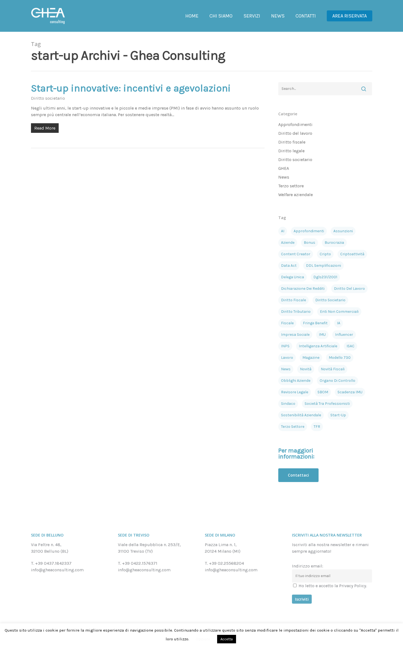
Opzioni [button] (203, 638)
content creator (295, 254)
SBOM (322, 392)
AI (282, 231)
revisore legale (294, 392)
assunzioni (343, 231)
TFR (317, 426)
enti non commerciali (339, 311)
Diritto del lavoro (295, 133)
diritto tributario (296, 311)
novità (305, 369)
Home (191, 15)
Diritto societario (48, 98)
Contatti (306, 15)
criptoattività (352, 254)
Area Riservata (349, 15)
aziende (287, 242)
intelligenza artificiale (318, 346)
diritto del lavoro (349, 288)
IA (338, 323)
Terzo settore (291, 185)
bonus (309, 242)
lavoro (287, 357)
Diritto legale (291, 150)
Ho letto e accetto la (332, 585)
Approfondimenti (295, 124)
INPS (285, 346)
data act (289, 265)
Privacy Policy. (353, 585)
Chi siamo (220, 15)
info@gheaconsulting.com (57, 569)
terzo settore (292, 426)
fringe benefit (315, 323)
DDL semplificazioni (323, 265)
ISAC (350, 346)
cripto (325, 254)
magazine (310, 357)
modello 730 (340, 357)
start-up (338, 415)
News (278, 15)
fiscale (287, 323)
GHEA (283, 168)
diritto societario (330, 300)
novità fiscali (333, 369)
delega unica (292, 277)
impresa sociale (295, 334)
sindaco (288, 403)
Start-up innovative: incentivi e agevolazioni (131, 88)
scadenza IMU (349, 392)
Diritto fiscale (291, 142)
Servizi (251, 15)
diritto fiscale (293, 300)
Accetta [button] (226, 639)
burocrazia (334, 242)
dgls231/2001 (325, 277)
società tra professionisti (327, 403)
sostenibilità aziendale (301, 415)
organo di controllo (337, 380)
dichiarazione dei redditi (303, 288)
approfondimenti (309, 231)
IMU (322, 334)
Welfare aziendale (295, 194)
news (286, 369)
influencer (344, 334)
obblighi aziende (295, 380)
